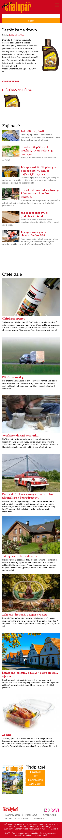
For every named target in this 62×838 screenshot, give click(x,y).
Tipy (22, 35)
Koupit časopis (35, 780)
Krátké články (14, 35)
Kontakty (23, 818)
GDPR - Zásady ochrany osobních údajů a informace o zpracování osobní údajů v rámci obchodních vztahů (31, 834)
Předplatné (31, 815)
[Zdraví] (52, 810)
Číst (35, 776)
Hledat (31, 20)
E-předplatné (49, 815)
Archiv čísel (35, 784)
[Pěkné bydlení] (10, 810)
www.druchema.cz (10, 81)
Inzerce (9, 818)
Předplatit (35, 772)
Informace (39, 818)
